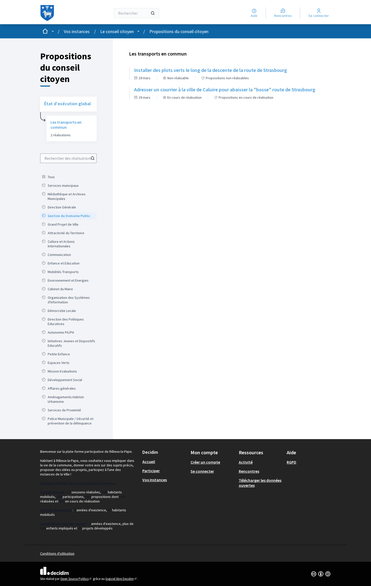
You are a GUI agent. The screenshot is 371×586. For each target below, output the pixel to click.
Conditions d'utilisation (57, 553)
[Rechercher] (153, 13)
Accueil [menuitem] (148, 461)
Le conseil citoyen (117, 31)
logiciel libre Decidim (121, 579)
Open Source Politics (76, 579)
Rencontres (249, 471)
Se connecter (202, 471)
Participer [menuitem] (151, 470)
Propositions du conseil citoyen (178, 31)
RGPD (291, 462)
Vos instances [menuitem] (154, 479)
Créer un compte (205, 462)
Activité (246, 462)
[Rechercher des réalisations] (93, 158)
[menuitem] (68, 177)
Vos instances (77, 31)
